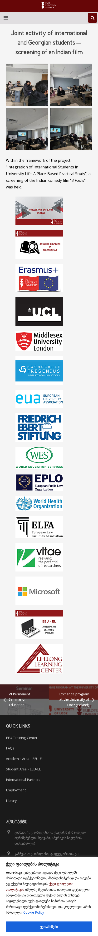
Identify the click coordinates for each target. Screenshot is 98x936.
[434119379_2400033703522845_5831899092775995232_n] (27, 129)
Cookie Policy (33, 912)
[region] (49, 896)
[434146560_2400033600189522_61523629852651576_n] (71, 129)
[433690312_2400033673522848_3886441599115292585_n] (71, 85)
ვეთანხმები (49, 926)
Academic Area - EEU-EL (25, 758)
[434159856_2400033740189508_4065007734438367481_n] (27, 85)
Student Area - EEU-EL (23, 769)
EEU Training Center (21, 737)
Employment (16, 790)
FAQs (10, 748)
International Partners (23, 779)
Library (11, 800)
